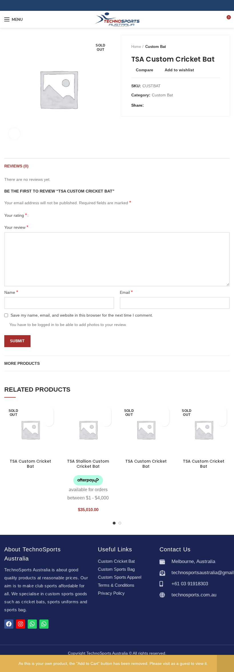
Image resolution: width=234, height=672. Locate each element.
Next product (217, 47)
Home (136, 46)
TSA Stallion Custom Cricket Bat (88, 464)
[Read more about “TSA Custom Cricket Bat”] (49, 421)
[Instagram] (120, 5)
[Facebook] (113, 5)
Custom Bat (155, 46)
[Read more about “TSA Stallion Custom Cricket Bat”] (106, 421)
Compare (144, 70)
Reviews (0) (16, 166)
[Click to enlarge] (14, 133)
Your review (16, 227)
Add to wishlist (179, 70)
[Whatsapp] (32, 624)
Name (11, 292)
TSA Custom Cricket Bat (30, 464)
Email (126, 292)
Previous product (205, 47)
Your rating (15, 215)
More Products (22, 363)
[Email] (156, 105)
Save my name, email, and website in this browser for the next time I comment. (82, 315)
